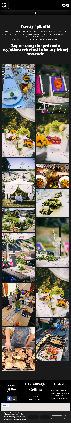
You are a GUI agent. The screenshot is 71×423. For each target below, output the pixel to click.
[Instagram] (67, 5)
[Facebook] (64, 5)
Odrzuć (45, 417)
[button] (35, 12)
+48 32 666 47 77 (61, 393)
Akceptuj (33, 417)
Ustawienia (22, 419)
